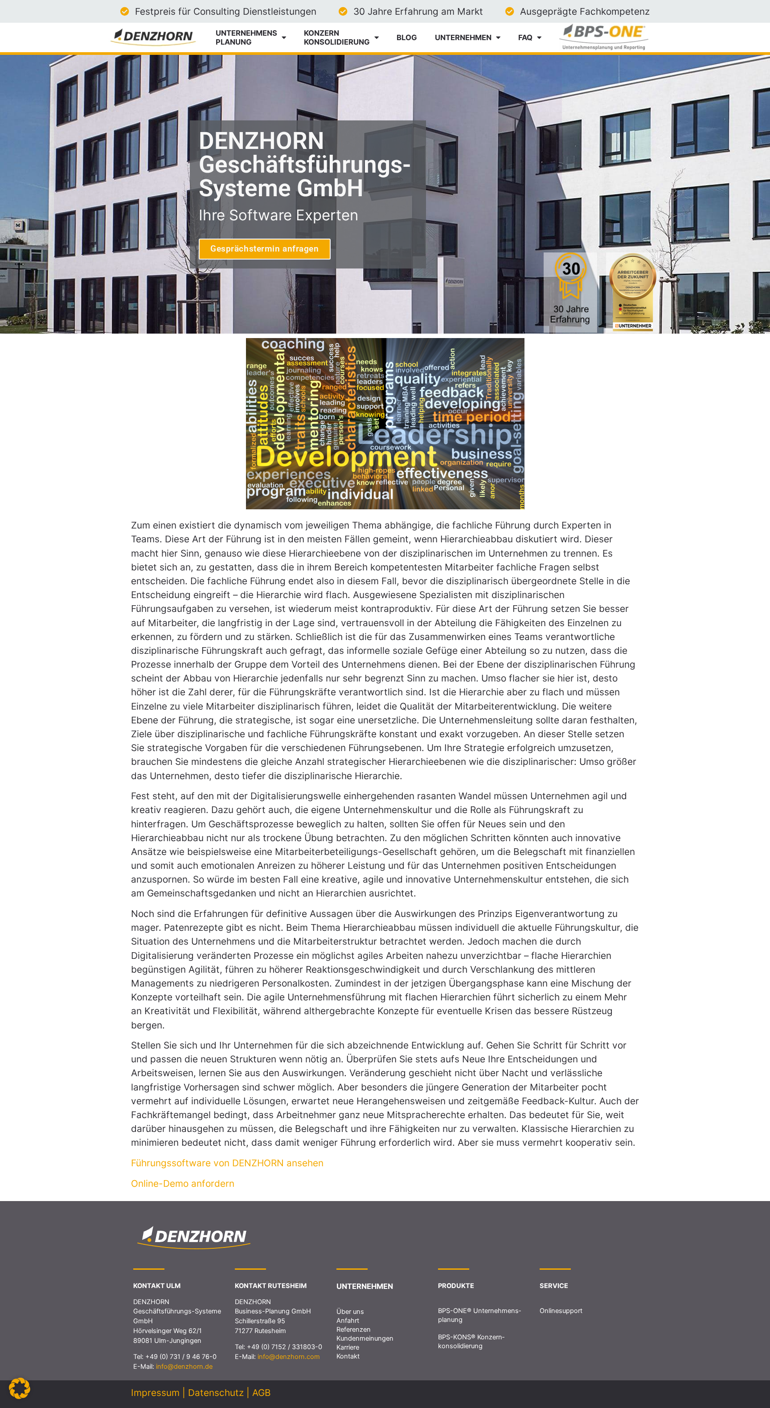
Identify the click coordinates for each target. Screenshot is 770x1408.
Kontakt (348, 1356)
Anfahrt (347, 1321)
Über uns (350, 1312)
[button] (19, 1388)
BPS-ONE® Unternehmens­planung (479, 1315)
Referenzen (353, 1329)
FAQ (525, 37)
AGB (261, 1392)
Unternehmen (463, 37)
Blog (407, 37)
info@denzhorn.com (289, 1357)
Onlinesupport (561, 1311)
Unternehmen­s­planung (246, 37)
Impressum (155, 1392)
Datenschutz (216, 1392)
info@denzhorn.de (184, 1367)
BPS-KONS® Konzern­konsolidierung (471, 1341)
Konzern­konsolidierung (337, 37)
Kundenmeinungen (364, 1338)
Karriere (347, 1347)
